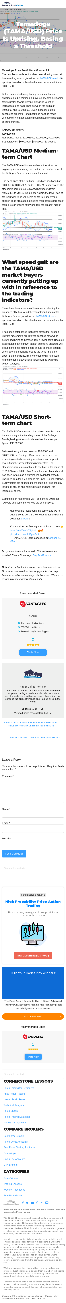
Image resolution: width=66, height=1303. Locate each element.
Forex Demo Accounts (16, 1141)
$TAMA (25, 518)
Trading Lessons (13, 1184)
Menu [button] (60, 4)
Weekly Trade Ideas (14, 1189)
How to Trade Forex (14, 1099)
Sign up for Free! (33, 1016)
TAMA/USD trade (45, 316)
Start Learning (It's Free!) (33, 955)
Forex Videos (11, 1178)
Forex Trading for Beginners (19, 1088)
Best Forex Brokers (14, 1136)
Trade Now (33, 652)
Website (6, 838)
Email (6, 823)
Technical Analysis (14, 1105)
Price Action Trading (14, 1093)
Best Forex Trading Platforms (19, 1147)
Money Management (15, 1122)
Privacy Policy (51, 1296)
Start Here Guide (13, 1195)
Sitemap (39, 1296)
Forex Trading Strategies (17, 1117)
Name (6, 809)
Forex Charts (11, 1111)
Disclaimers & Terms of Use (15, 1298)
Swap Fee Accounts (14, 1159)
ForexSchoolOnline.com (12, 4)
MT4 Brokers (10, 1164)
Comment (8, 776)
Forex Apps (10, 1153)
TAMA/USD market (50, 78)
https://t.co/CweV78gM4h (23, 530)
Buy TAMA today (42, 555)
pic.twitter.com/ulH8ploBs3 (24, 534)
